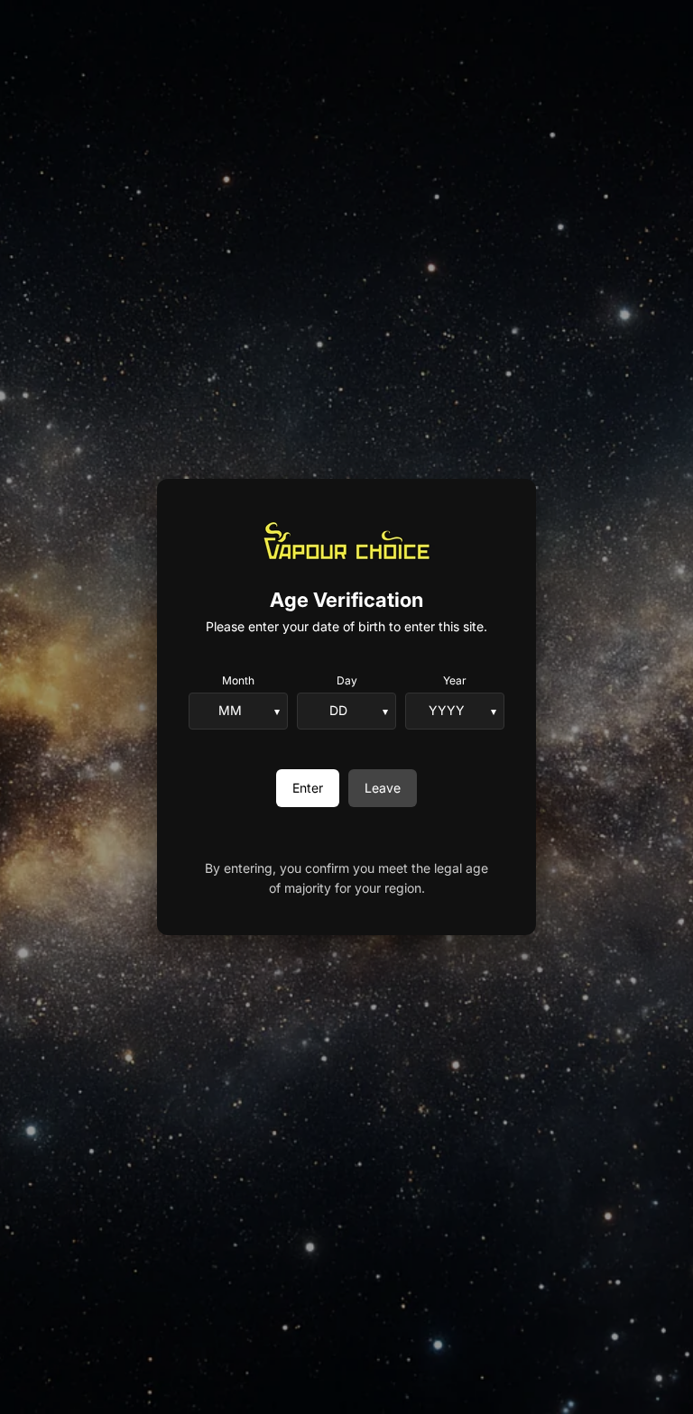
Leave (383, 787)
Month (238, 680)
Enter (307, 787)
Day (347, 680)
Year (455, 680)
